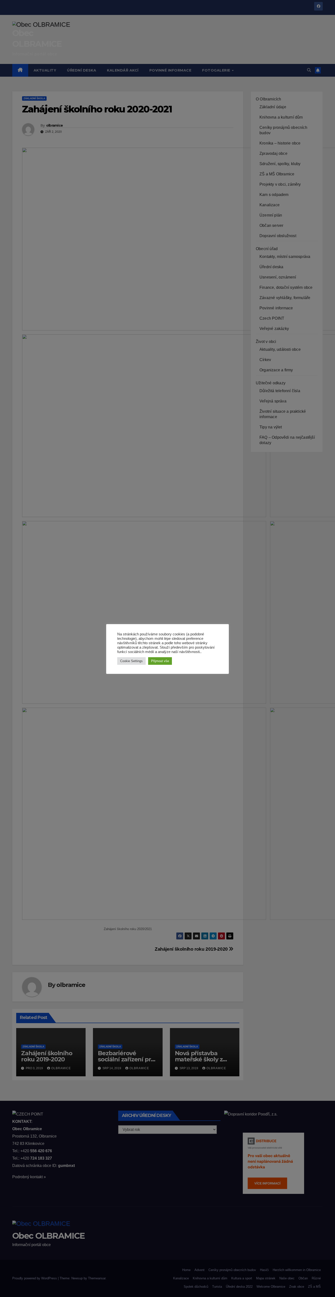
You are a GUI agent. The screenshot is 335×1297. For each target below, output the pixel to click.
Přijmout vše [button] (160, 661)
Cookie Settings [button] (131, 661)
